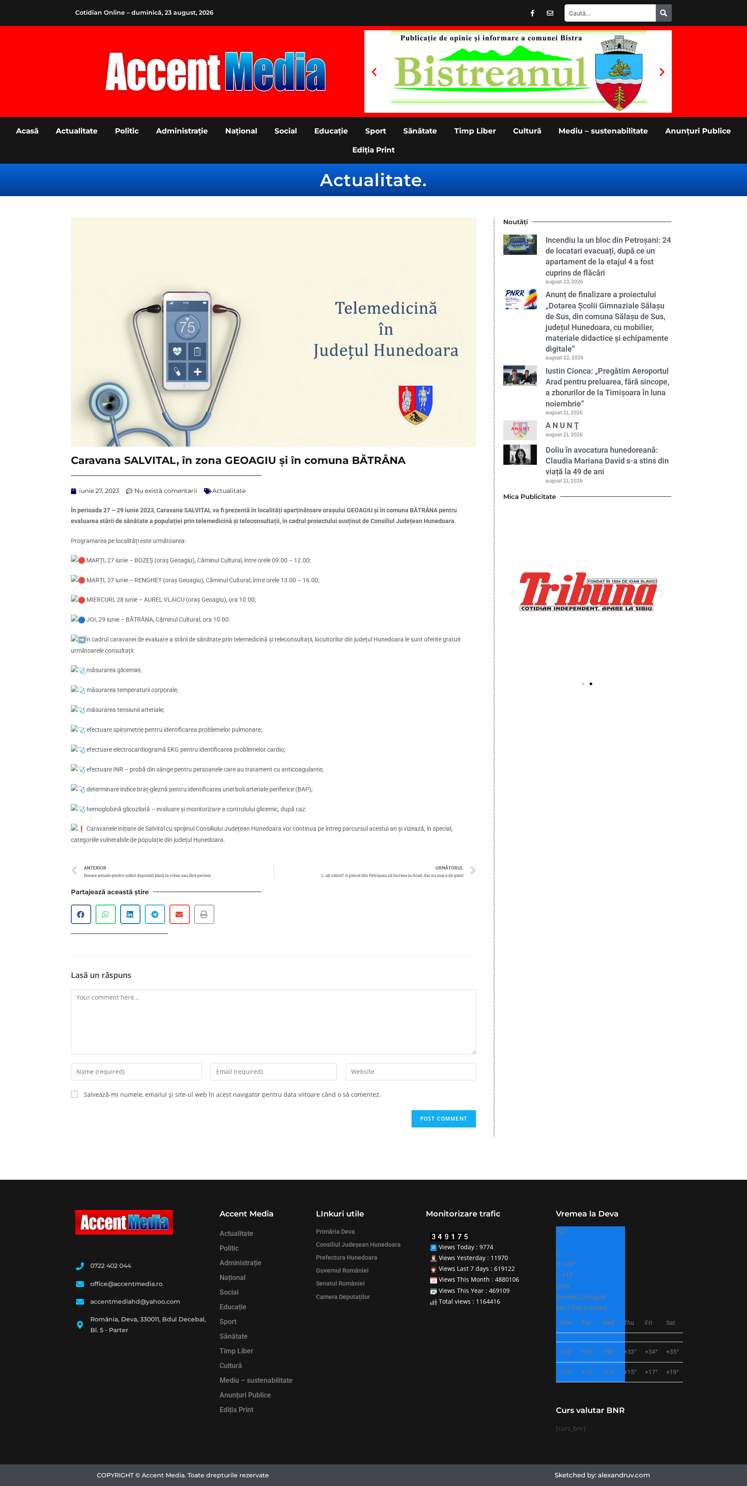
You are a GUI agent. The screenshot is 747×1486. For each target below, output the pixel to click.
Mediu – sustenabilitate (603, 131)
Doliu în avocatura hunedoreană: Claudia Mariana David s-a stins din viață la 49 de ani (607, 460)
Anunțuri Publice (698, 131)
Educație (331, 131)
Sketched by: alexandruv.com (602, 1475)
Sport (375, 131)
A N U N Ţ (562, 425)
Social (286, 131)
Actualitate (77, 131)
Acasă (27, 131)
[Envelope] (550, 12)
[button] (374, 71)
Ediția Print (373, 150)
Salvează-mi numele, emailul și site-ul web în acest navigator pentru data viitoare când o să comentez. (232, 1094)
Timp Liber (475, 131)
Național (241, 131)
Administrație (182, 131)
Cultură (527, 131)
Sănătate (420, 131)
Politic (127, 131)
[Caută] (664, 13)
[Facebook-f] (532, 12)
